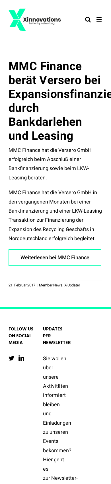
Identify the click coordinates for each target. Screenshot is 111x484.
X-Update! (72, 285)
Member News (51, 285)
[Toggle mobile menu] (99, 19)
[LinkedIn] (21, 358)
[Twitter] (11, 358)
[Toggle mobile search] (88, 19)
